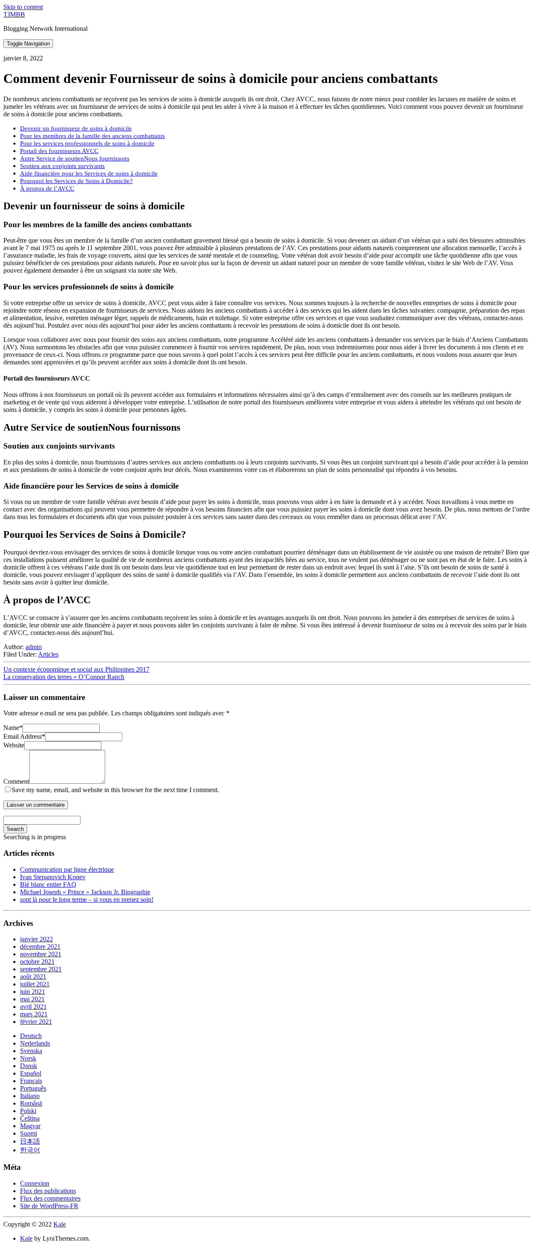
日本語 (30, 1141)
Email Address (24, 736)
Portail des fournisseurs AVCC (59, 150)
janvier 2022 (36, 939)
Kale (59, 1224)
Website (13, 745)
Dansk (28, 1065)
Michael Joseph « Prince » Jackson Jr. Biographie (85, 891)
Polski (28, 1110)
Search (15, 829)
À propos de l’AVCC (47, 188)
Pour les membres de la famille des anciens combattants (92, 135)
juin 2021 (32, 991)
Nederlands (35, 1043)
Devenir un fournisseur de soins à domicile (76, 128)
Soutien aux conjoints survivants (62, 165)
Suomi (28, 1133)
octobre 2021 (37, 961)
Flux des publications (48, 1190)
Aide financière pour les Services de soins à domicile (89, 173)
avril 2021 (33, 1006)
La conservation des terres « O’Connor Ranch (63, 676)
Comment (16, 781)
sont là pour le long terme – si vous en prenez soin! (87, 899)
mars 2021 (34, 1014)
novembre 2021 (40, 954)
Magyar (30, 1125)
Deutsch (31, 1035)
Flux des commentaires (50, 1198)
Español (30, 1073)
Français (31, 1080)
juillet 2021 (35, 984)
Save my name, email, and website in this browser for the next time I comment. (115, 789)
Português (33, 1088)
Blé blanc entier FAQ (48, 884)
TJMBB (14, 14)
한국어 (30, 1150)
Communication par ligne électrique (67, 869)
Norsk (28, 1058)
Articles (48, 654)
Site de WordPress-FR (49, 1205)
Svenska (31, 1050)
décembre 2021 (40, 946)
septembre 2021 (41, 969)
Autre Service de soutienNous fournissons (74, 158)
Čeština (30, 1118)
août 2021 (33, 976)
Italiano (30, 1095)
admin (33, 646)
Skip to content (23, 6)
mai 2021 (32, 999)
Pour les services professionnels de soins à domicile (87, 143)
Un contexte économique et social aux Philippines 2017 (76, 669)
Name (13, 727)
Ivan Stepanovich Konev (53, 876)
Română (31, 1103)
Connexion (34, 1183)
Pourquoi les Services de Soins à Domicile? (76, 180)
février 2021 (36, 1021)
